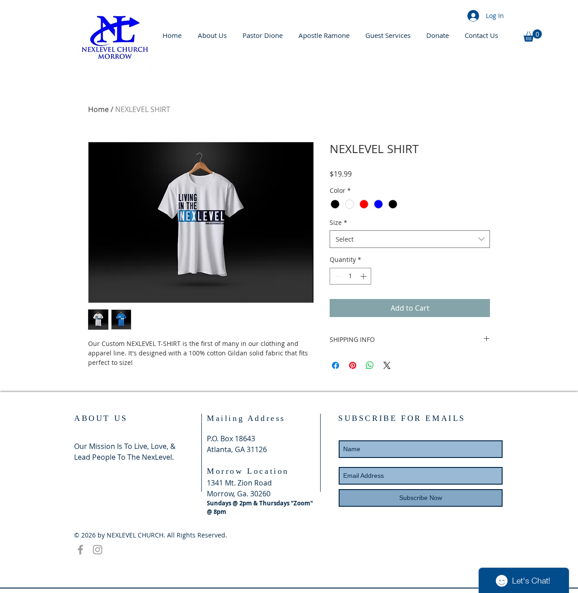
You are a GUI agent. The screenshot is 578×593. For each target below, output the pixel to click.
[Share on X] (387, 365)
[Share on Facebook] (335, 365)
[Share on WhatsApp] (369, 365)
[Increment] (364, 276)
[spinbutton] (350, 276)
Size (338, 222)
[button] (532, 35)
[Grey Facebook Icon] (80, 549)
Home (98, 109)
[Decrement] (336, 276)
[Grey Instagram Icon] (97, 549)
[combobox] (410, 239)
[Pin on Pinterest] (352, 365)
